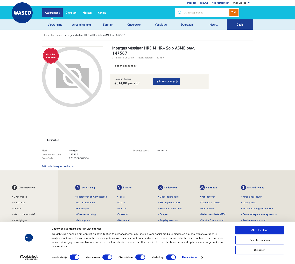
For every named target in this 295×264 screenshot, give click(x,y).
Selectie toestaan (260, 240)
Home (58, 34)
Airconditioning (255, 187)
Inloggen (191, 2)
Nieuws (204, 2)
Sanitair (127, 187)
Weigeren (259, 249)
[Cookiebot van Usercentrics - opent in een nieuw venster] (29, 257)
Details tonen (190, 257)
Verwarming (88, 187)
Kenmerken (53, 139)
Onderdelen (170, 187)
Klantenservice (26, 187)
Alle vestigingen (220, 2)
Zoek (234, 12)
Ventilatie (211, 187)
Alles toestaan (259, 230)
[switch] (107, 257)
